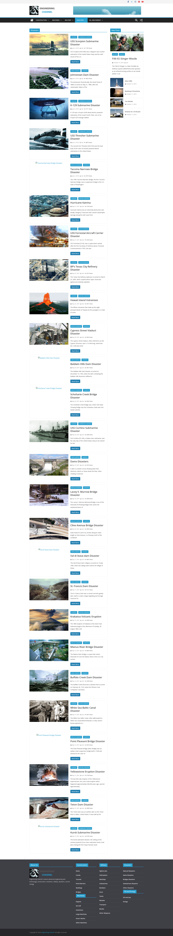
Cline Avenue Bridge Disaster (86, 525)
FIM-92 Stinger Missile (124, 58)
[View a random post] (141, 20)
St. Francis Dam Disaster (84, 586)
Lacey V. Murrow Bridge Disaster (83, 493)
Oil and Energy (95, 20)
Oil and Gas (127, 897)
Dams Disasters (75, 70)
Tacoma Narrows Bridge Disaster (84, 170)
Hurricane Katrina (80, 202)
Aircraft (78, 906)
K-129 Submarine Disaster (85, 105)
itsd (82, 48)
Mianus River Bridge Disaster (86, 646)
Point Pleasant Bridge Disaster (87, 741)
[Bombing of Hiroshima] (116, 92)
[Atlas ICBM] (116, 82)
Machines (55, 20)
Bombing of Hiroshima (132, 91)
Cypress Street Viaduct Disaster (83, 332)
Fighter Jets (103, 871)
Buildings (79, 888)
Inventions (79, 910)
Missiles (122, 54)
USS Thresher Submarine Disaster (84, 137)
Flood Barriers (80, 883)
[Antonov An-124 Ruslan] (116, 113)
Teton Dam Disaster (81, 804)
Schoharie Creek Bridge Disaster (83, 396)
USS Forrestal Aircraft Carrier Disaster (86, 234)
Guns (101, 892)
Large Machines (81, 914)
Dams (78, 871)
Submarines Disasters (85, 37)
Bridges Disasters (76, 165)
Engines (78, 902)
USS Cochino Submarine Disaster (84, 429)
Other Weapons (104, 913)
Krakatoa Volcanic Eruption (85, 616)
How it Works (80, 918)
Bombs (101, 909)
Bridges (78, 892)
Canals (78, 875)
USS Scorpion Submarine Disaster (84, 43)
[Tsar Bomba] (116, 102)
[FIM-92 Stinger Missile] (127, 42)
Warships (102, 879)
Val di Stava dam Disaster (84, 555)
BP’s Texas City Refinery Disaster (83, 268)
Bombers (102, 888)
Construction (41, 20)
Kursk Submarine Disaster (85, 832)
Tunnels (78, 879)
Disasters (80, 20)
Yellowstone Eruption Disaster (87, 771)
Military (68, 20)
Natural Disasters (84, 198)
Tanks (101, 896)
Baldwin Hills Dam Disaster (85, 364)
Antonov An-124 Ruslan (132, 112)
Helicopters (103, 875)
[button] (48, 20)
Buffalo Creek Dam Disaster (86, 677)
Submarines (103, 883)
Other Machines (81, 923)
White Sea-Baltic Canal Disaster (83, 709)
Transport (102, 905)
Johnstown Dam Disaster (84, 74)
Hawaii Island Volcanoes (84, 300)
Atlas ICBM (128, 81)
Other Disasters (83, 229)
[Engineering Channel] (31, 20)
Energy (125, 902)
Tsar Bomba (129, 101)
